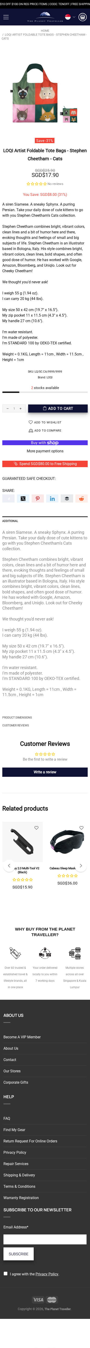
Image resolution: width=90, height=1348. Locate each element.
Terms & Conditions (19, 1186)
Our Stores (12, 1071)
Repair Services (15, 1164)
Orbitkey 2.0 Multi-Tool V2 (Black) (22, 870)
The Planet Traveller (45, 17)
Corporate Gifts (15, 1082)
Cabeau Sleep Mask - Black (67, 868)
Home (45, 30)
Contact (9, 1060)
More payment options (45, 451)
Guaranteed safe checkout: (29, 478)
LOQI (49, 377)
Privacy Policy (14, 1152)
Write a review (45, 772)
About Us (10, 1048)
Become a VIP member (22, 1037)
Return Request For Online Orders (30, 1141)
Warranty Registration (21, 1198)
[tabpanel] (22, 861)
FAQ (6, 1118)
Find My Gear (14, 1130)
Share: (8, 490)
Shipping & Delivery (19, 1175)
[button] (37, 184)
